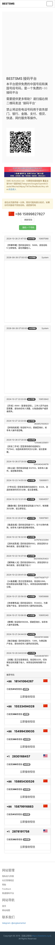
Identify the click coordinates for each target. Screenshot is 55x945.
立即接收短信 (27, 696)
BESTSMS (8, 3)
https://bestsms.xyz (41, 936)
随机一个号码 (28, 227)
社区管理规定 (8, 880)
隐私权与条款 (8, 876)
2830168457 (21, 756)
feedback (6, 889)
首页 (4, 906)
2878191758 (20, 831)
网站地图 (6, 910)
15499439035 (24, 731)
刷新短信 (28, 220)
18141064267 (23, 681)
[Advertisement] (27, 45)
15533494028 (24, 706)
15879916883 (23, 806)
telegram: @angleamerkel (14, 923)
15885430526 (24, 781)
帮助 (4, 885)
